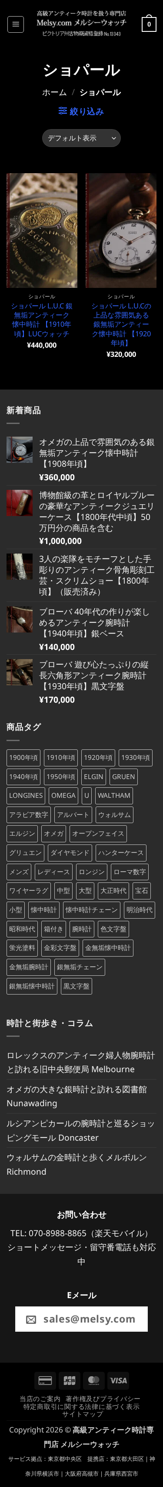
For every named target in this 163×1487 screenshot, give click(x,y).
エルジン (22, 833)
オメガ (53, 833)
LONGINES (26, 795)
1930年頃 (135, 757)
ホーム (54, 92)
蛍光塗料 (22, 947)
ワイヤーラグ (28, 890)
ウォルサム (114, 814)
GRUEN (123, 776)
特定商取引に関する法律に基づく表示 (81, 1406)
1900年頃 (23, 757)
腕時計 (82, 928)
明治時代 (139, 909)
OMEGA (63, 795)
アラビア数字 (28, 814)
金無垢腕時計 (28, 966)
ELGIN (93, 776)
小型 (15, 909)
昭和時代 (22, 928)
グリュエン (25, 852)
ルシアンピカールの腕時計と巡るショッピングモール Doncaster (81, 1130)
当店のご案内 (40, 1398)
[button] (15, 24)
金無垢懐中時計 (108, 947)
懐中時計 (44, 909)
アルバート (73, 814)
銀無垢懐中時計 (32, 986)
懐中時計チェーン (92, 909)
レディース (53, 871)
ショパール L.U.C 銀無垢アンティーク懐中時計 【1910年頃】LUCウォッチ (42, 319)
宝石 (141, 890)
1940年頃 (23, 776)
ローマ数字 (129, 871)
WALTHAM (114, 795)
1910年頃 (61, 757)
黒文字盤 (76, 986)
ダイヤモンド (70, 852)
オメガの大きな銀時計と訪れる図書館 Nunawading (77, 1096)
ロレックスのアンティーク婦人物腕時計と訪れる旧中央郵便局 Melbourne (81, 1062)
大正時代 (113, 890)
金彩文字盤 (60, 947)
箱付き (53, 928)
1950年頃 (61, 776)
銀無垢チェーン (80, 966)
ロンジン (92, 871)
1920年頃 (98, 757)
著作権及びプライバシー (103, 1398)
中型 (63, 890)
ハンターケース (121, 852)
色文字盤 (113, 928)
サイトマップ (82, 1413)
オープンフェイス (98, 833)
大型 (85, 890)
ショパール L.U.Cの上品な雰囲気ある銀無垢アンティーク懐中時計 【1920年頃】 (121, 324)
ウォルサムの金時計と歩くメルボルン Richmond (77, 1164)
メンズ (19, 871)
